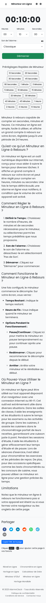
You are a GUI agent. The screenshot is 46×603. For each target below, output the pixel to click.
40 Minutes (10, 101)
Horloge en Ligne (11, 571)
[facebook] (4, 529)
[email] (4, 534)
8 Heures (35, 107)
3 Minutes (37, 84)
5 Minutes (9, 90)
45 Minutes (25, 101)
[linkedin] (18, 529)
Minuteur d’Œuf (12, 576)
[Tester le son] (42, 41)
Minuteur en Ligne (31, 576)
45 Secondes (31, 78)
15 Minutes (37, 90)
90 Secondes (10, 84)
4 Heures (23, 107)
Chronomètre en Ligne (31, 566)
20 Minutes (16, 95)
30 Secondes (15, 78)
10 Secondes (15, 73)
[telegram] (38, 529)
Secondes (37, 28)
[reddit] (24, 529)
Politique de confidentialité (23, 593)
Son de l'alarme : (9, 40)
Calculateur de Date (32, 571)
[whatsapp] (31, 529)
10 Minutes (23, 90)
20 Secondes (31, 73)
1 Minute (24, 84)
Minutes (20, 28)
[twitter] (11, 529)
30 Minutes (30, 95)
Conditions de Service (14, 596)
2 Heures (10, 107)
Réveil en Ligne (10, 566)
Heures (4, 28)
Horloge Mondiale (22, 581)
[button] (37, 4)
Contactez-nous (33, 596)
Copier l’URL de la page (12, 542)
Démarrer (23, 56)
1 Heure (37, 101)
